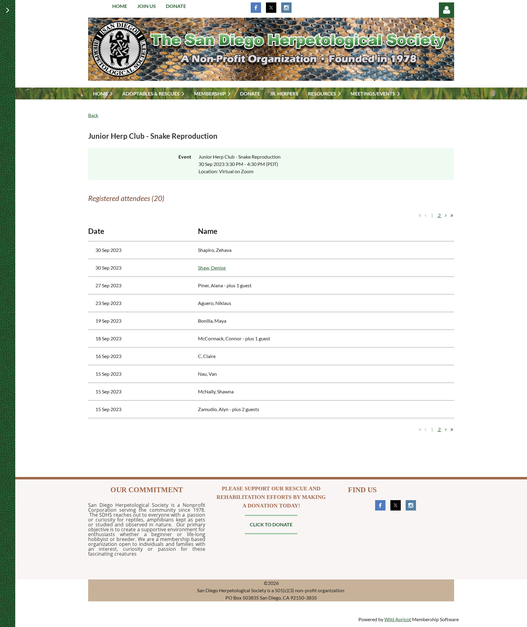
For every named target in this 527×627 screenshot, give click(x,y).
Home (119, 6)
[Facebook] (256, 7)
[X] (271, 7)
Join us (146, 6)
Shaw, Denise (212, 268)
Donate (176, 6)
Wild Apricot (397, 619)
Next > (445, 215)
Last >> (451, 215)
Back (93, 115)
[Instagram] (286, 7)
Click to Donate (271, 524)
